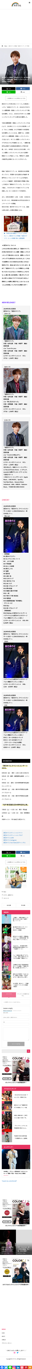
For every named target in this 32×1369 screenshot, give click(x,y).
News (9, 82)
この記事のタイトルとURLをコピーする (16, 98)
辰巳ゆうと (10, 895)
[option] (8, 1242)
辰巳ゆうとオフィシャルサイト (13, 833)
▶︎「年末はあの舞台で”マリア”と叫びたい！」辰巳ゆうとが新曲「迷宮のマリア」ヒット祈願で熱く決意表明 (15, 235)
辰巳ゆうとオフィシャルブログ (13, 835)
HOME (3, 1333)
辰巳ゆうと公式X (8, 838)
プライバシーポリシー (7, 1343)
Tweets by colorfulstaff (9, 1181)
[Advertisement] (16, 26)
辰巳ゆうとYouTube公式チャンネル (14, 843)
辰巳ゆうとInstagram (10, 840)
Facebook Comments (17, 1010)
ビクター (5, 895)
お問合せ (4, 1339)
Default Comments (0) (7, 1010)
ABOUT (3, 1336)
